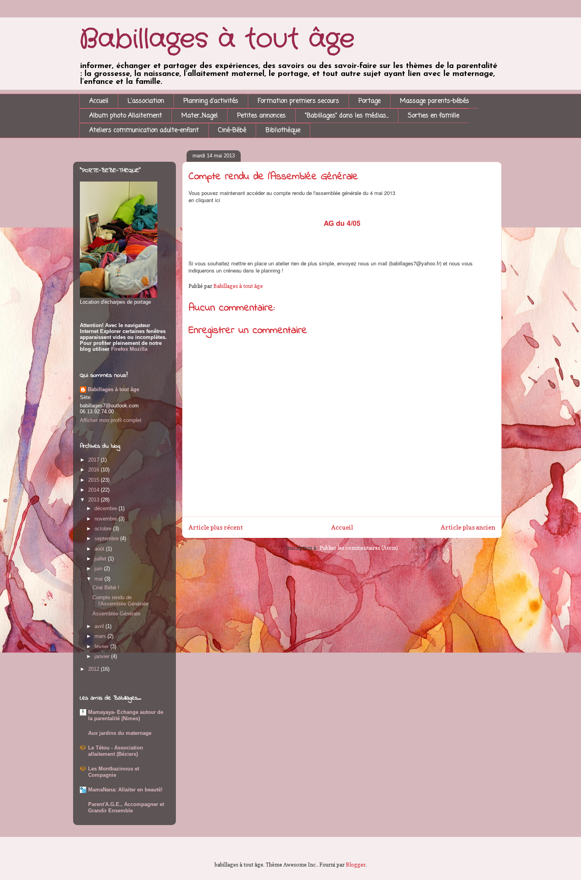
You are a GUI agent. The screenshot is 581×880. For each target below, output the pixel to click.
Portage (369, 101)
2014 (94, 490)
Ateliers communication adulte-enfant (144, 130)
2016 (94, 470)
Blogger (356, 864)
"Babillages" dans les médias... (347, 116)
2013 (94, 500)
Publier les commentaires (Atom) (359, 548)
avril (100, 626)
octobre (103, 529)
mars (101, 636)
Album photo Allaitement (125, 116)
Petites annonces (261, 116)
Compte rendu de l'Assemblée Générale (120, 600)
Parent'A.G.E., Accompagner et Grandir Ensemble (126, 807)
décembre (106, 508)
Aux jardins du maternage (119, 733)
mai (99, 579)
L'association (146, 101)
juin (99, 569)
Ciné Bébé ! (105, 587)
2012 (94, 669)
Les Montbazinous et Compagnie (113, 772)
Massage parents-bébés (434, 101)
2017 (94, 460)
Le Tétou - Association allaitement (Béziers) (115, 751)
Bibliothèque (283, 130)
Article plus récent (216, 527)
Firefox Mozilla (128, 349)
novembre (106, 519)
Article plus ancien (468, 527)
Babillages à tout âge (217, 39)
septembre (107, 538)
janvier (102, 656)
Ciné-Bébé (232, 130)
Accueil (98, 101)
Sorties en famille (433, 116)
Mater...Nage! (199, 116)
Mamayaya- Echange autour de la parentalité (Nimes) (125, 715)
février (102, 646)
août (100, 549)
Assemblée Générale (116, 614)
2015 (94, 480)
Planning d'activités (210, 101)
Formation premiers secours (298, 101)
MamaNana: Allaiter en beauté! (125, 790)
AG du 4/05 (342, 223)
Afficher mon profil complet (110, 420)
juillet (101, 559)
